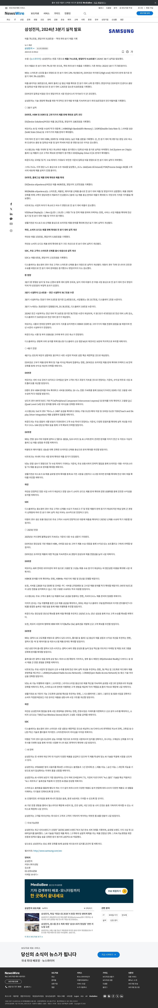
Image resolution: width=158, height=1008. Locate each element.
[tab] (63, 972)
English (76, 996)
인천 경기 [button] (114, 920)
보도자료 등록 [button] (13, 981)
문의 (115, 8)
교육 (76, 19)
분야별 (53, 980)
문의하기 (27, 987)
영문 (122, 19)
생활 (35, 19)
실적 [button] (104, 920)
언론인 (68, 13)
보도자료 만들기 (108, 977)
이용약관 (16, 996)
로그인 (140, 8)
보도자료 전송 (133, 984)
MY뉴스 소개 (132, 980)
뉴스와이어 (35, 59)
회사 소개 (8, 996)
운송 (62, 19)
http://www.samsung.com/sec (47, 851)
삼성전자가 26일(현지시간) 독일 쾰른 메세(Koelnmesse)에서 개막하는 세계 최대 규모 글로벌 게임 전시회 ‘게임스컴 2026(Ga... (67, 918)
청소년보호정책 (50, 996)
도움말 (108, 8)
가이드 (57, 13)
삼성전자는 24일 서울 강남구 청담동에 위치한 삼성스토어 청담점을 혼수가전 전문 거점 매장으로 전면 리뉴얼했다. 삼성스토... (67, 931)
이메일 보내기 (31, 874)
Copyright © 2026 (80, 1004)
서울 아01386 (19, 1004)
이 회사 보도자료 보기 (34, 937)
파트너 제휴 (61, 996)
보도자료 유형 (107, 980)
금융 (55, 19)
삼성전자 (29, 48)
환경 (89, 19)
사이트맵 (69, 996)
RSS (46, 908)
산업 (21, 19)
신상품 (114, 19)
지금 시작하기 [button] (107, 954)
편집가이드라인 (25, 996)
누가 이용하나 (82, 987)
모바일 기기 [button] (113, 915)
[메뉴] (7, 8)
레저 (69, 19)
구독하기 (89, 908)
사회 (83, 19)
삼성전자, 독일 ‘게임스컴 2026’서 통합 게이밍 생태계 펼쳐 (66, 913)
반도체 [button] (124, 915)
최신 (8, 19)
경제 (49, 19)
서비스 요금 (81, 984)
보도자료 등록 (145, 13)
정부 (96, 19)
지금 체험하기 (100, 3)
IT (15, 19)
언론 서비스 (132, 977)
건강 (42, 19)
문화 (28, 19)
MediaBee (93, 996)
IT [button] (103, 915)
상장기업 (105, 19)
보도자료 (35, 13)
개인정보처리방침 (38, 996)
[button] (122, 52)
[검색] (85, 13)
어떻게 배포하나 (82, 980)
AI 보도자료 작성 (126, 8)
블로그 (101, 8)
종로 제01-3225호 (72, 1001)
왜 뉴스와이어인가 (83, 977)
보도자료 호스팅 (134, 987)
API (86, 996)
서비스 (46, 13)
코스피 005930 (42, 48)
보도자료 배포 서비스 (17, 8)
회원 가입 (149, 8)
